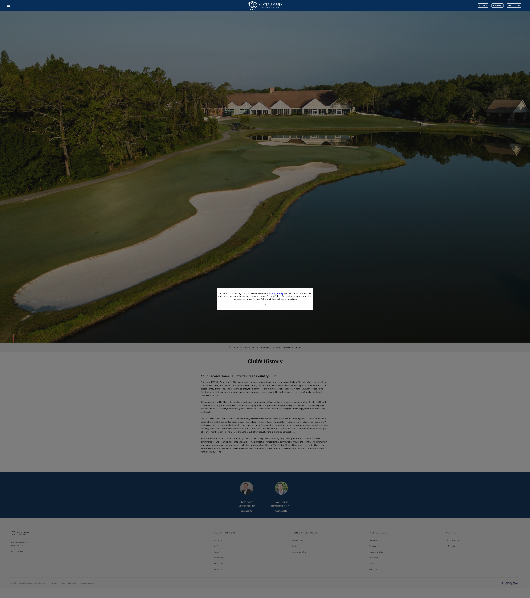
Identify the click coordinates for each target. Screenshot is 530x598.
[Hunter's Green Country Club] (265, 5)
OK (265, 304)
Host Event (497, 5)
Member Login (514, 5)
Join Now (483, 5)
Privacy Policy (276, 293)
